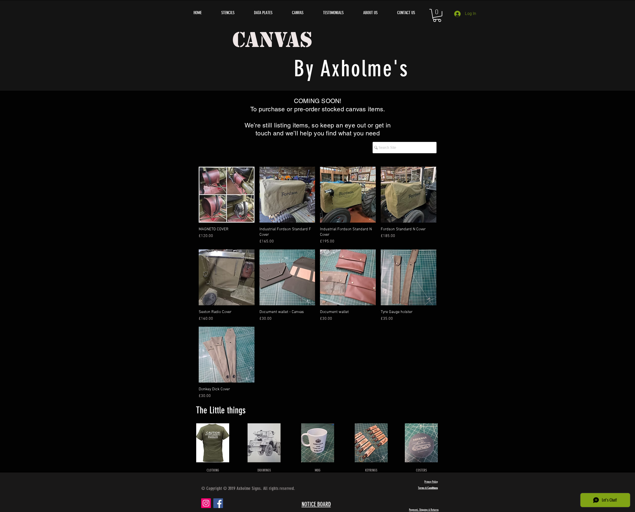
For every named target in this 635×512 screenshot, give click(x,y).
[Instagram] (206, 503)
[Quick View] (226, 195)
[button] (437, 15)
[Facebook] (218, 503)
